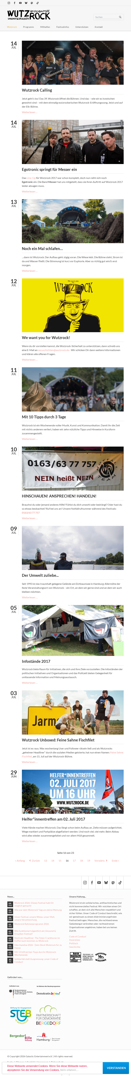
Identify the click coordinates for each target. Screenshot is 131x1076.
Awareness (74, 939)
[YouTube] (20, 3)
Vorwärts (99, 860)
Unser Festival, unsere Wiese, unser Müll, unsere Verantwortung (34, 918)
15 (59, 860)
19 (88, 860)
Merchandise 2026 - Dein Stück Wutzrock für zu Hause (38, 946)
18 (81, 860)
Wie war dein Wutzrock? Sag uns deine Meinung (38, 909)
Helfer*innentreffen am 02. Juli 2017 (53, 819)
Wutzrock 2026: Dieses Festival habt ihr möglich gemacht (34, 904)
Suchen (120, 17)
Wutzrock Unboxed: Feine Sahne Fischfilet (58, 740)
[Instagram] (9, 3)
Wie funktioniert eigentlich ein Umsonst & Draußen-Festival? (35, 932)
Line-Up (31, 177)
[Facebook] (14, 3)
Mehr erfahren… (69, 1070)
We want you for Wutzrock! (46, 337)
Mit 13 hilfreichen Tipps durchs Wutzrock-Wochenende (35, 953)
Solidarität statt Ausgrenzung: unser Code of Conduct (36, 960)
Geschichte (74, 946)
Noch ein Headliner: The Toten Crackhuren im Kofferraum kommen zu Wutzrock (37, 939)
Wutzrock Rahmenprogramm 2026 (31, 924)
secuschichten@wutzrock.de (53, 349)
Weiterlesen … (30, 112)
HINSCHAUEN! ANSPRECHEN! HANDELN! (59, 496)
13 (45, 860)
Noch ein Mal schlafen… (42, 248)
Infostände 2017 (36, 661)
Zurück (36, 860)
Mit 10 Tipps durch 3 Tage (44, 417)
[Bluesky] (26, 3)
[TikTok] (37, 3)
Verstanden (116, 1068)
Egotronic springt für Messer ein (49, 169)
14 (52, 860)
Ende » (115, 860)
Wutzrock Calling (37, 90)
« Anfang (20, 860)
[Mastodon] (32, 3)
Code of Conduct (77, 936)
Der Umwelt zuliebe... (40, 575)
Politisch (73, 943)
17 (74, 860)
